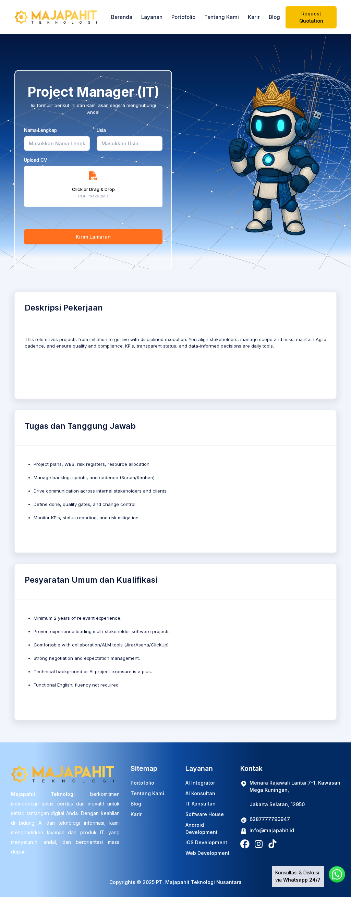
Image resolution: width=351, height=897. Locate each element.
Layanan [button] (151, 17)
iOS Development (206, 842)
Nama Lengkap (40, 130)
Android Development (201, 828)
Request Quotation (311, 17)
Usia (101, 130)
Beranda (121, 17)
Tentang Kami (221, 17)
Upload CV (35, 160)
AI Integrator (200, 783)
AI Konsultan (200, 793)
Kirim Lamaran (93, 237)
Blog (274, 17)
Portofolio (183, 17)
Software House (204, 814)
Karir (254, 17)
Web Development (207, 853)
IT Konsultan (200, 804)
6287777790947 (270, 819)
